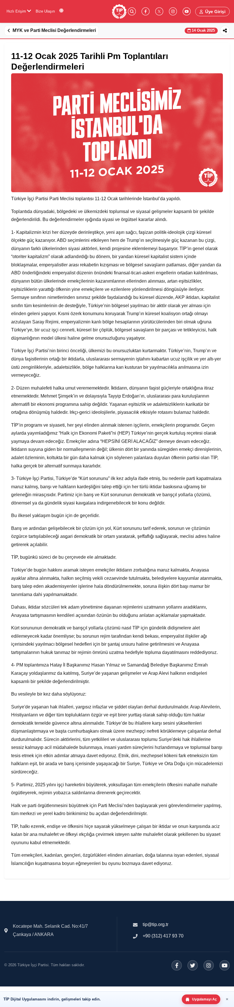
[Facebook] (177, 965)
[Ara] (132, 11)
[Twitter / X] (192, 965)
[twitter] (159, 11)
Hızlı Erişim (17, 11)
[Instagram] (208, 965)
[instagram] (173, 11)
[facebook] (145, 11)
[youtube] (186, 11)
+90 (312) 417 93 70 (163, 935)
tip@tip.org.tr (155, 924)
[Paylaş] (225, 30)
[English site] (61, 11)
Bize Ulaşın (45, 11)
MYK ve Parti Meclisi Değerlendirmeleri (54, 30)
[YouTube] (224, 965)
